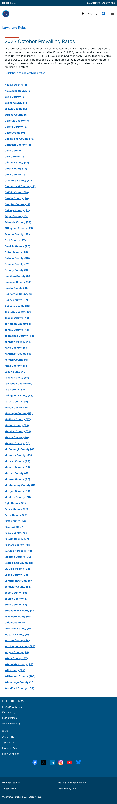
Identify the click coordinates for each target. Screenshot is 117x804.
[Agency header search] (104, 14)
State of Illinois (36, 797)
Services (110, 3)
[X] (43, 762)
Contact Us (8, 737)
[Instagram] (60, 762)
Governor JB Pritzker (11, 797)
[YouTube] (69, 762)
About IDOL (8, 742)
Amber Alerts (9, 788)
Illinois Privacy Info (12, 707)
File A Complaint (10, 753)
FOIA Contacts (9, 718)
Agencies (95, 3)
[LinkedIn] (52, 762)
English (89, 13)
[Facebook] (34, 762)
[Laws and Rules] (111, 27)
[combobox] (92, 14)
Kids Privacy (8, 712)
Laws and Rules (14, 28)
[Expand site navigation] (112, 13)
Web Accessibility (11, 723)
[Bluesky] (78, 762)
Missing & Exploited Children (71, 782)
